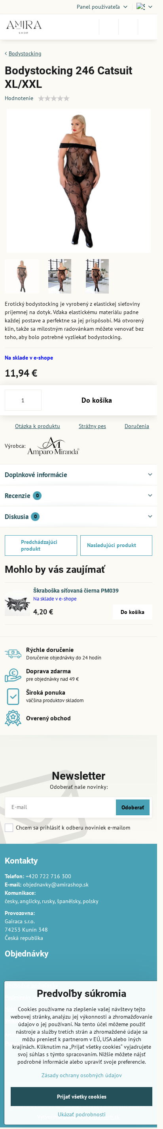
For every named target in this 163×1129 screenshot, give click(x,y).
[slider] (54, 98)
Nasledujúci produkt (111, 545)
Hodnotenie (19, 98)
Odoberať (132, 807)
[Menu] (147, 27)
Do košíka (97, 400)
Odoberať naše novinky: (79, 786)
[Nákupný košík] (128, 27)
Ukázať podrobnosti (82, 1114)
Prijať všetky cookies (81, 1096)
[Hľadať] (108, 27)
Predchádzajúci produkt (39, 545)
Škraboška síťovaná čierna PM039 (76, 590)
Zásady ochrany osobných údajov (82, 1075)
